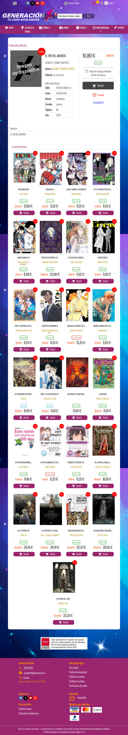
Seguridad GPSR (98, 102)
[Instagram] (42, 3)
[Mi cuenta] (66, 3)
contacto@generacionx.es (34, 673)
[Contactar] (15, 3)
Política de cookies (77, 677)
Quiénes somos (25, 709)
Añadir (100, 85)
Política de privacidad (78, 672)
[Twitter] (32, 3)
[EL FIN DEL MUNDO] (26, 68)
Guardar (100, 94)
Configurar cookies (77, 681)
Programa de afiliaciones (29, 713)
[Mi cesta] (102, 3)
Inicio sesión (74, 3)
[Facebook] (28, 3)
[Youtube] (37, 3)
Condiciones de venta (78, 686)
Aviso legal (73, 667)
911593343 (28, 668)
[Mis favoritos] (93, 3)
